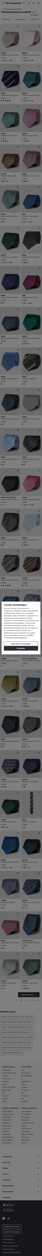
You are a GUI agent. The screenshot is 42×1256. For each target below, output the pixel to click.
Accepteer (21, 648)
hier (24, 635)
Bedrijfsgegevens (21, 638)
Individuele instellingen (21, 644)
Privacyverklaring (10, 638)
